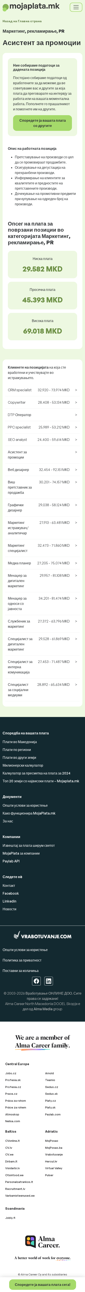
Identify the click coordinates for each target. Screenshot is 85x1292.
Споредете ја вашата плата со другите (42, 123)
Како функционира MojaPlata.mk (29, 813)
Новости (9, 909)
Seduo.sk (51, 1093)
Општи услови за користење (25, 805)
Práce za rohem (15, 1107)
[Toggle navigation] (76, 7)
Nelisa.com (12, 1121)
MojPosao (51, 1140)
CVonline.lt (12, 1140)
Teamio (50, 1080)
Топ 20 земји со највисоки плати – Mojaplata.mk (41, 781)
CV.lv (8, 1147)
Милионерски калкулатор (23, 765)
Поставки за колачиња (21, 970)
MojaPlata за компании (21, 853)
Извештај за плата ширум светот (29, 845)
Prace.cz (11, 1093)
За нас (8, 821)
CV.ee (9, 1154)
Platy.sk (50, 1107)
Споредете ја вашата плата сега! (42, 1284)
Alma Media (43, 1009)
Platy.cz (50, 1100)
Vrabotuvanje (54, 1154)
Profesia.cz (13, 1087)
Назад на (22, 21)
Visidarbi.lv (12, 1168)
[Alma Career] (42, 1242)
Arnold (49, 1073)
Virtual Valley (53, 1168)
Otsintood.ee (14, 1175)
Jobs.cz (10, 1073)
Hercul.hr (51, 1161)
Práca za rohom (15, 1100)
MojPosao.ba (53, 1147)
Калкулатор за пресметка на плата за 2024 (36, 773)
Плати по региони (17, 749)
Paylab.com (53, 1114)
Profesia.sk (13, 1080)
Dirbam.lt (11, 1161)
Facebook (11, 893)
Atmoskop (12, 1114)
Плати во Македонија (20, 742)
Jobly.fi (10, 1217)
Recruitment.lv (15, 1189)
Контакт (9, 885)
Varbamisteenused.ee (20, 1195)
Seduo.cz (51, 1087)
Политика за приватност (22, 960)
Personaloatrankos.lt (19, 1182)
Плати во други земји (19, 757)
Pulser (49, 1175)
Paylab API (11, 861)
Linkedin (9, 901)
